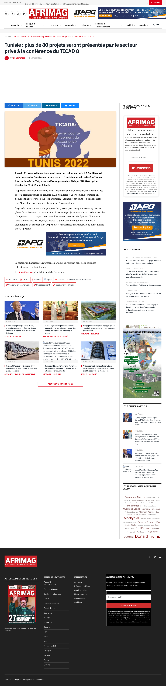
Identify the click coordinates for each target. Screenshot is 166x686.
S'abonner (155, 2)
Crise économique (51, 603)
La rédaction (19, 58)
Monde (142, 25)
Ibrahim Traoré (146, 519)
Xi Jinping (142, 515)
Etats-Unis (48, 622)
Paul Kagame (141, 532)
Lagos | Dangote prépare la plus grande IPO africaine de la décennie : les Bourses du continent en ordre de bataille (148, 421)
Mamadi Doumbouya (150, 509)
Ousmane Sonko (131, 509)
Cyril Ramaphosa (145, 528)
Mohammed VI (134, 505)
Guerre (47, 627)
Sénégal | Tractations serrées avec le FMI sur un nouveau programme (143, 294)
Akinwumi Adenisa (146, 512)
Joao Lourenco (151, 514)
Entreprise (53, 25)
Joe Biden (155, 525)
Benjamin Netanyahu (52, 594)
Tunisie (60, 279)
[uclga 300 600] (142, 397)
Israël (46, 636)
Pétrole (47, 655)
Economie (69, 25)
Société (129, 25)
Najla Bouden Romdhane (80, 279)
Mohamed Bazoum (131, 512)
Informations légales (13, 679)
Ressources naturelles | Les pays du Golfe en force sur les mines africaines (143, 261)
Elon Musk (154, 503)
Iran (45, 632)
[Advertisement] (83, 81)
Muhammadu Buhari (150, 506)
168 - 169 (12, 279)
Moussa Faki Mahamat (143, 503)
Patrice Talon (151, 497)
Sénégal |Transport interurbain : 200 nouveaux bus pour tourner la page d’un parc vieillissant (21, 368)
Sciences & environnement (102, 25)
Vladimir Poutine (136, 500)
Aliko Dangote (149, 500)
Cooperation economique (19, 285)
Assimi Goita (130, 525)
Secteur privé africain (65, 285)
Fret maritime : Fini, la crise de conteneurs (143, 285)
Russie (46, 660)
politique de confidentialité (126, 622)
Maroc (46, 641)
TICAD (25, 279)
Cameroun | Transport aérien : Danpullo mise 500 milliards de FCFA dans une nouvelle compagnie (142, 274)
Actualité (15, 25)
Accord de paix (50, 584)
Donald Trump (147, 536)
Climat (46, 599)
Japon (48, 279)
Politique (85, 25)
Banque (84, 374)
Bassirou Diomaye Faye (149, 522)
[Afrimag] (48, 13)
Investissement (43, 285)
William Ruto (129, 528)
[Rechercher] (146, 2)
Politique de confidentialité (33, 679)
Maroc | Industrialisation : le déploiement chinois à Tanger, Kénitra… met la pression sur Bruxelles (99, 328)
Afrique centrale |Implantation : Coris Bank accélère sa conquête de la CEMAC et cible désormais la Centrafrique (98, 368)
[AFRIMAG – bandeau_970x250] (60, 254)
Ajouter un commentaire (60, 384)
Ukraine (47, 665)
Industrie (18, 336)
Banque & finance (30, 25)
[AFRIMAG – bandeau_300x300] (142, 240)
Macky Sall (132, 518)
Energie (47, 617)
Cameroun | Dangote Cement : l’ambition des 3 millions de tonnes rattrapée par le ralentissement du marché (61, 368)
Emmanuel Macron (135, 497)
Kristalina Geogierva (143, 525)
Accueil (8, 36)
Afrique (37, 279)
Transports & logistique (25, 374)
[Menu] (158, 25)
